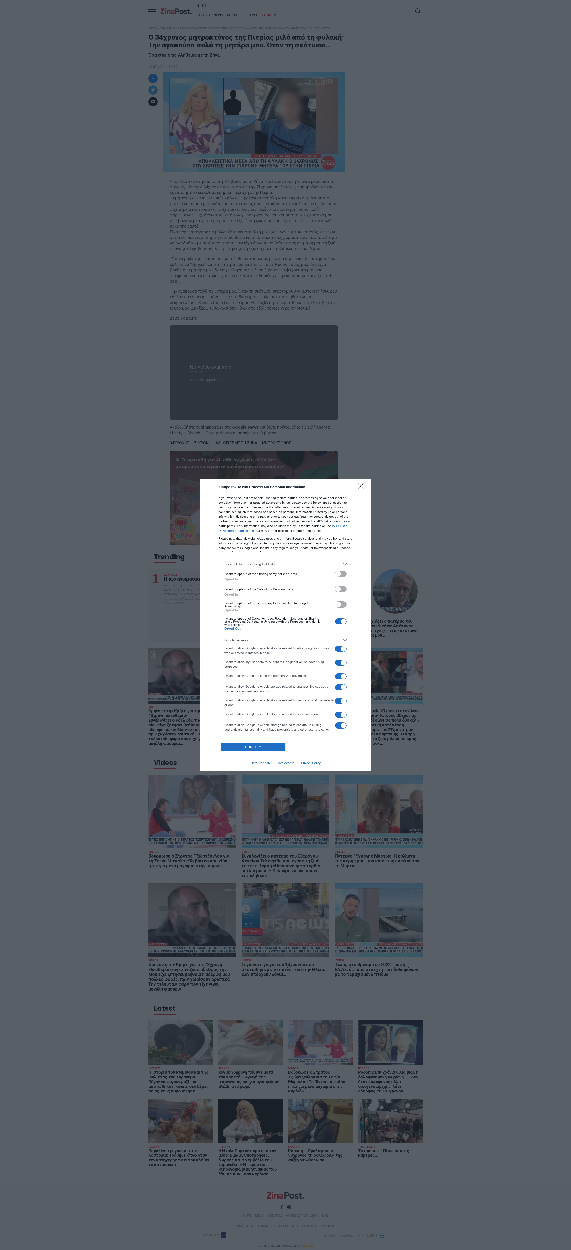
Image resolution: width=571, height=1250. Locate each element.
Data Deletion (260, 763)
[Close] (362, 487)
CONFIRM (253, 747)
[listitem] (285, 564)
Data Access (285, 763)
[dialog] (285, 625)
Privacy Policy (311, 763)
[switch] (341, 574)
